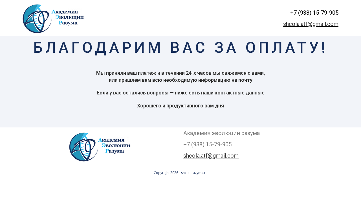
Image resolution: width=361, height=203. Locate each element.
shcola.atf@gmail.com (310, 24)
